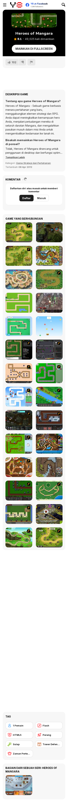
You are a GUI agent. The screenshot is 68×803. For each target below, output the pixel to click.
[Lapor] (31, 62)
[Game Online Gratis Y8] (16, 5)
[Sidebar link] (4, 4)
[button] (15, 157)
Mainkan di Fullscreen (34, 49)
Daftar (26, 198)
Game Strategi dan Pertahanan (33, 163)
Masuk (41, 198)
